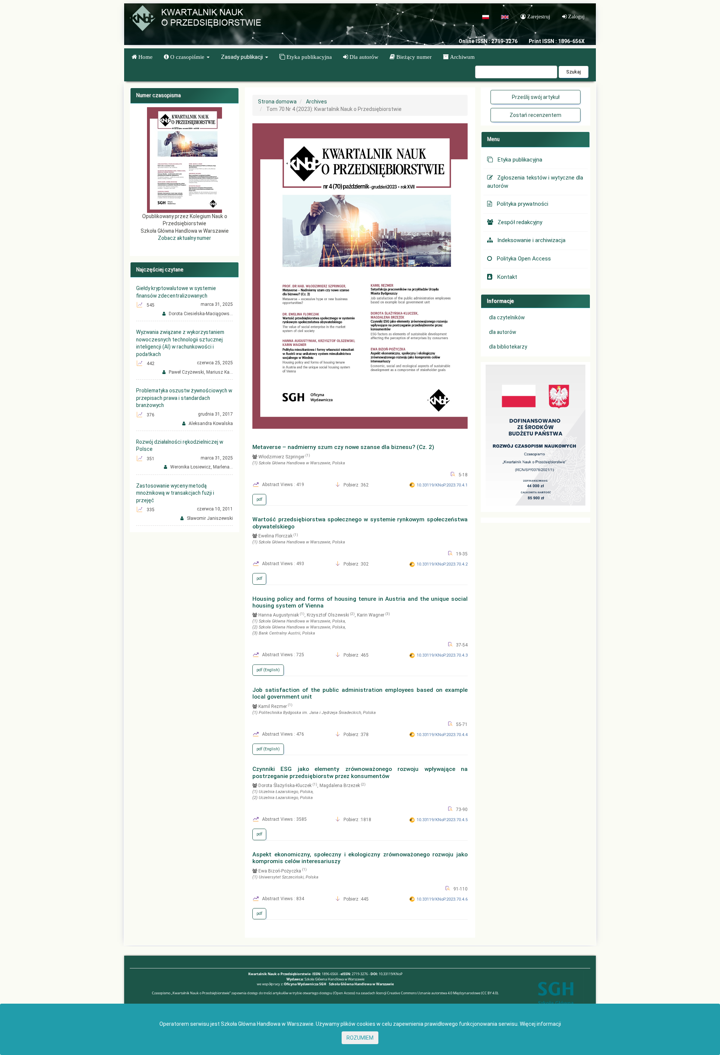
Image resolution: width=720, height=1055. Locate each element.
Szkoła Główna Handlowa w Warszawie (361, 984)
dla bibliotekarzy (508, 347)
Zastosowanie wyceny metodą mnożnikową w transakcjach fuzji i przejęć (175, 493)
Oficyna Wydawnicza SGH (305, 984)
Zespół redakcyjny (520, 222)
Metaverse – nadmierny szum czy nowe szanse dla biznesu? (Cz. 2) (343, 447)
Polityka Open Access (523, 258)
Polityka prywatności (522, 204)
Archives (316, 102)
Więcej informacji (540, 1024)
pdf (259, 499)
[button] (186, 57)
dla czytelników (507, 317)
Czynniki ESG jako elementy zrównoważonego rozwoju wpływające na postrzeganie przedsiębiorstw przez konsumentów (360, 772)
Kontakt (507, 277)
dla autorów (502, 332)
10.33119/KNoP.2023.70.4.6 (442, 899)
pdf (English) (268, 670)
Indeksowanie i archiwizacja (531, 240)
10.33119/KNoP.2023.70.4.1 (442, 485)
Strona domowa (277, 102)
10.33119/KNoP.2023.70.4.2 (442, 564)
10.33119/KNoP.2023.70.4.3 (442, 655)
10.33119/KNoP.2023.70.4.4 (442, 734)
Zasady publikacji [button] (242, 57)
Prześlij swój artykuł (536, 97)
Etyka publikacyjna (519, 159)
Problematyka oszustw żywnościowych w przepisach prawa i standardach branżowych (184, 398)
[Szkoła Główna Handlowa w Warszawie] (556, 999)
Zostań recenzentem (535, 115)
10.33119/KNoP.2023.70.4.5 (442, 819)
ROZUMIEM (360, 1038)
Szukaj (573, 72)
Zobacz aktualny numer (184, 238)
